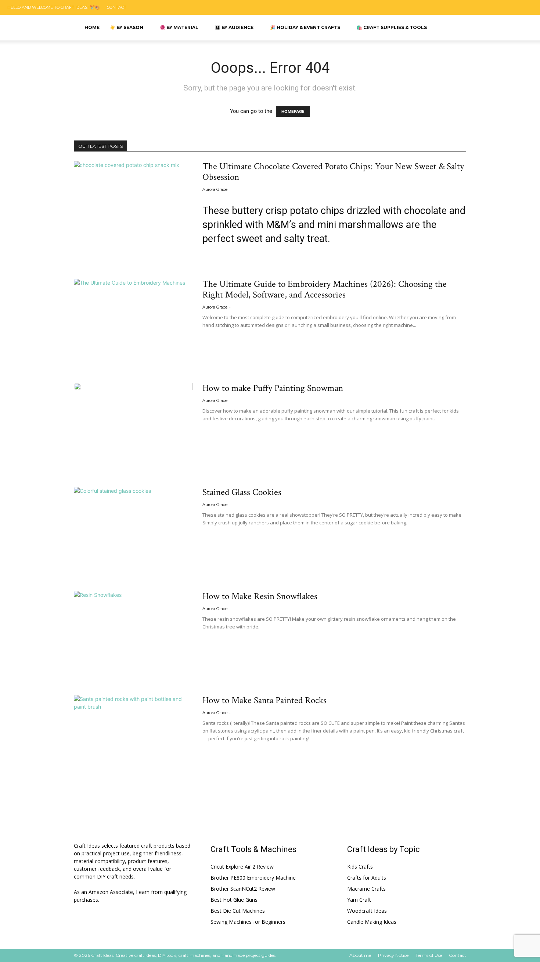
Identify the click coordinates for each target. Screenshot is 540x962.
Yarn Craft (359, 899)
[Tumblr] (505, 7)
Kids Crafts (360, 866)
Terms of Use (428, 955)
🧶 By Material (179, 27)
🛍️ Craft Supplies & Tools (392, 27)
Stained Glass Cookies (241, 492)
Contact (116, 7)
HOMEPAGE (293, 111)
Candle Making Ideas (371, 921)
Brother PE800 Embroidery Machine (253, 877)
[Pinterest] (487, 7)
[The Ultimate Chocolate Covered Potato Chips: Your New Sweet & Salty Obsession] (133, 204)
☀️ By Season (126, 27)
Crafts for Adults (366, 877)
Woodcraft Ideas (367, 910)
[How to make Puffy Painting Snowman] (133, 426)
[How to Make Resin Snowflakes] (133, 634)
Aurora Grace (214, 189)
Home (92, 27)
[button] (477, 28)
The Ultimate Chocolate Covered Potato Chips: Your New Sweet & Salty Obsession (333, 171)
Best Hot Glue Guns (234, 899)
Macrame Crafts (366, 888)
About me (360, 955)
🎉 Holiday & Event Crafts (305, 27)
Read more (220, 257)
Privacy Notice (393, 955)
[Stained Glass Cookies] (133, 530)
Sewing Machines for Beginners (247, 921)
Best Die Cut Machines (237, 910)
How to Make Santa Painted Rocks (264, 700)
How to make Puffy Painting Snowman (272, 388)
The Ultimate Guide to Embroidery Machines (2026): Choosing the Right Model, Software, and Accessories (324, 289)
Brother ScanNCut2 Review (242, 888)
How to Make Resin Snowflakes (259, 596)
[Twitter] (524, 7)
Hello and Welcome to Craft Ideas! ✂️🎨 (53, 7)
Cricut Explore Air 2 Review (242, 866)
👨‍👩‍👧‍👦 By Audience (234, 27)
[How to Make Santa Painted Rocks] (133, 738)
